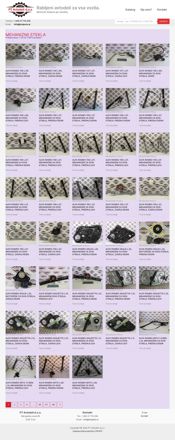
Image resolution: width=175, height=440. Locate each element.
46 (39, 404)
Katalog (130, 9)
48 (53, 404)
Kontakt (162, 9)
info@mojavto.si (91, 419)
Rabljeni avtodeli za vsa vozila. (68, 7)
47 (46, 404)
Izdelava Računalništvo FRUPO (87, 431)
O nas (144, 412)
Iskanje (163, 21)
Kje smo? (146, 9)
